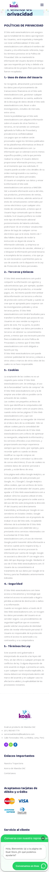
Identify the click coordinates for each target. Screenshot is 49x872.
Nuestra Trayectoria (13, 763)
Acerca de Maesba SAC (14, 768)
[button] (43, 838)
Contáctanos (10, 773)
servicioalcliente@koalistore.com (19, 734)
